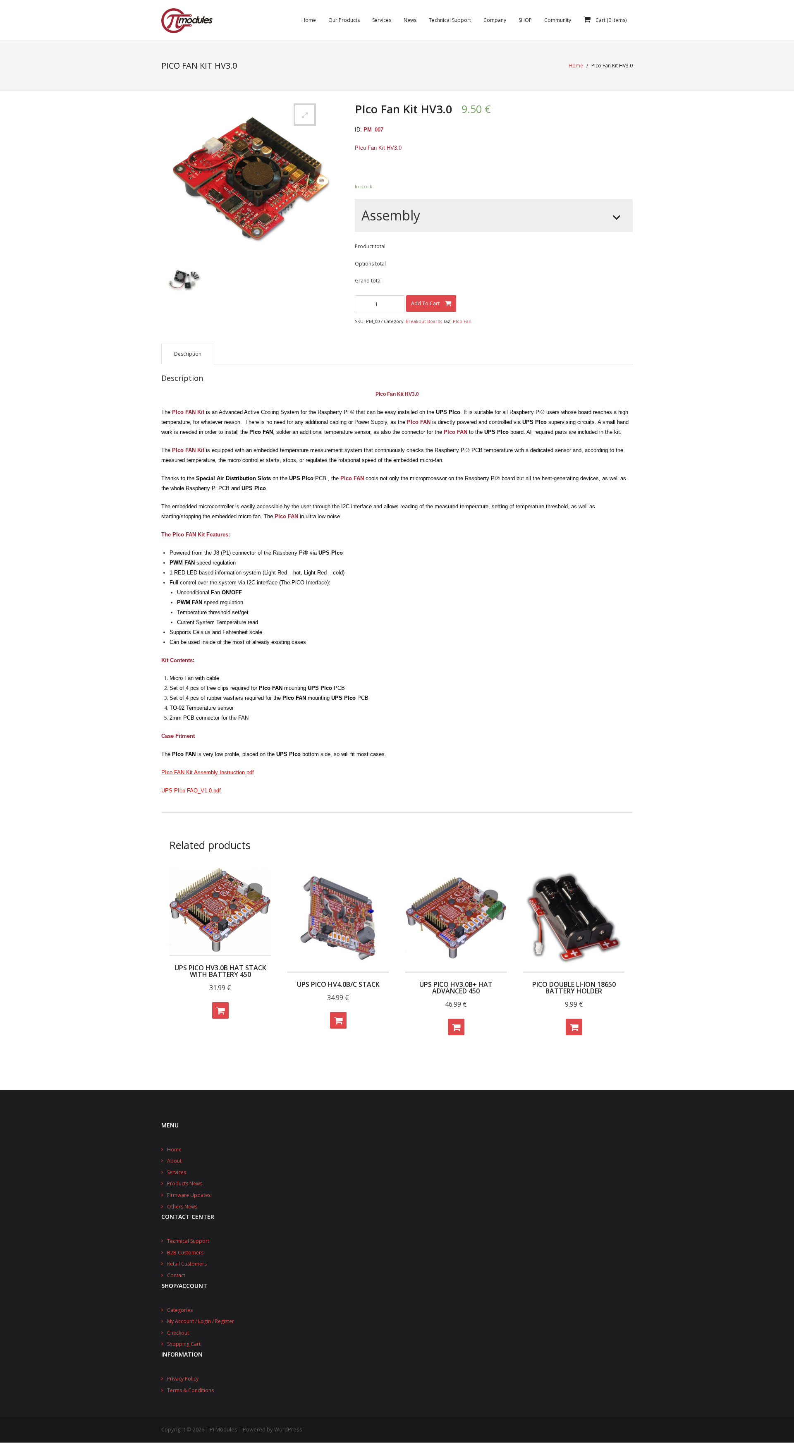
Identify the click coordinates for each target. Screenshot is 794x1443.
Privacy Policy (182, 1378)
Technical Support (188, 1240)
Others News (182, 1206)
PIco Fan (462, 321)
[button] (305, 114)
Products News (184, 1183)
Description (187, 353)
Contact (176, 1275)
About (174, 1160)
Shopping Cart (184, 1343)
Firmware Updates (188, 1195)
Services (176, 1172)
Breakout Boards (424, 321)
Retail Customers (187, 1263)
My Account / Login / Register (200, 1321)
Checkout (178, 1332)
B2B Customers (185, 1252)
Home (576, 65)
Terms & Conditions (190, 1390)
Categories (180, 1310)
